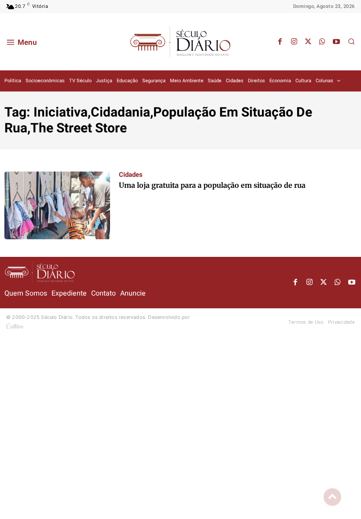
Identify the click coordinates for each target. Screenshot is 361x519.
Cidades (131, 175)
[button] (351, 41)
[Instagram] (294, 42)
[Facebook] (280, 42)
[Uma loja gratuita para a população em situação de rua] (57, 205)
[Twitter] (308, 42)
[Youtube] (336, 42)
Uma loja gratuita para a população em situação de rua (212, 185)
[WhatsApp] (322, 42)
